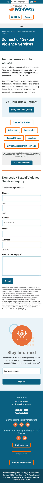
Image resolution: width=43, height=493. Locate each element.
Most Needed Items (21, 163)
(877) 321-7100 (21, 413)
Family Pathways (21, 8)
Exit (31, 2)
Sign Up (21, 381)
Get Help (15, 17)
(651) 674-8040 (21, 410)
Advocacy (12, 130)
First (3, 203)
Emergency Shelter (21, 122)
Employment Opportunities (21, 462)
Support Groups (13, 138)
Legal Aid (32, 138)
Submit (8, 281)
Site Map (7, 477)
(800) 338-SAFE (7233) (21, 109)
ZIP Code (5, 250)
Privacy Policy (16, 477)
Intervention (29, 130)
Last (3, 213)
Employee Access (21, 445)
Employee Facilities (21, 454)
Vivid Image (26, 479)
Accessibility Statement (30, 477)
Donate (28, 17)
